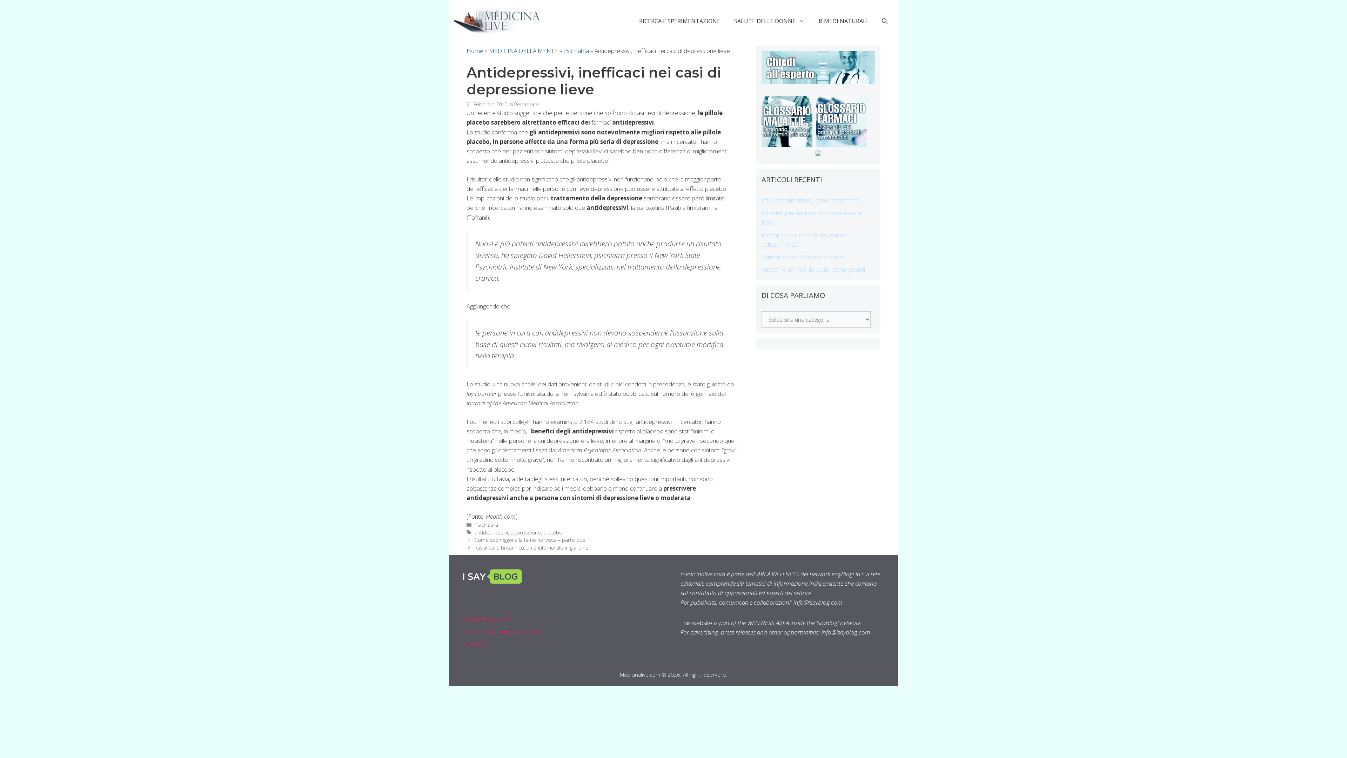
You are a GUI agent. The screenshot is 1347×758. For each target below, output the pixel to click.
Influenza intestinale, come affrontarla (810, 200)
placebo (552, 532)
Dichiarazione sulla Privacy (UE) (503, 632)
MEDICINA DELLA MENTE (523, 51)
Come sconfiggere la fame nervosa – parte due (530, 540)
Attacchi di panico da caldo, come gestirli (813, 269)
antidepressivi (491, 532)
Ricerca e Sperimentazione (679, 21)
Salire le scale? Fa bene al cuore (803, 257)
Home (475, 51)
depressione (525, 532)
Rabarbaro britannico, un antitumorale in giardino (532, 547)
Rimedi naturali (843, 21)
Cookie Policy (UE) (486, 619)
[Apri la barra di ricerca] (884, 21)
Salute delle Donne (765, 21)
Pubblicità (475, 644)
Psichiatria (576, 51)
